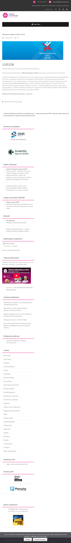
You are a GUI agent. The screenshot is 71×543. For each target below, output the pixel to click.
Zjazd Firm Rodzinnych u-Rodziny (16, 341)
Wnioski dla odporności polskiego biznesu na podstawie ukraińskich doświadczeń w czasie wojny (19, 206)
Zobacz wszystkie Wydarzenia (11, 250)
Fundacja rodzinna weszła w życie (16, 186)
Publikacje (7, 436)
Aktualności (7, 102)
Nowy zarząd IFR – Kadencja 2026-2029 (18, 171)
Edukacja (6, 363)
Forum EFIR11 (10, 243)
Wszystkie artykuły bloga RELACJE (16, 223)
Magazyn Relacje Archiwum (12, 411)
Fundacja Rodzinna (9, 366)
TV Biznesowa (8, 444)
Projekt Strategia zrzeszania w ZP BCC (17, 173)
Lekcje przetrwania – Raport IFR (15, 175)
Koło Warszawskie (9, 389)
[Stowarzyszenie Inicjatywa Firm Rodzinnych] (10, 15)
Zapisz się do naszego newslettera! (17, 464)
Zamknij (28, 539)
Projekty (20, 102)
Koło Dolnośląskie (9, 377)
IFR (17, 38)
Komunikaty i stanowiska (11, 396)
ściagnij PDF (28, 94)
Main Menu (37, 24)
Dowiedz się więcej (40, 539)
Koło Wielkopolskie (9, 392)
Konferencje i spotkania (11, 400)
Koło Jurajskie (8, 381)
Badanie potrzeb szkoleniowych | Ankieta (18, 177)
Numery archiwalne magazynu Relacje (17, 231)
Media (5, 414)
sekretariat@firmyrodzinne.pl (60, 2)
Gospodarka (14, 102)
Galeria (6, 370)
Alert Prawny (7, 359)
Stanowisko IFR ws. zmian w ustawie (17, 190)
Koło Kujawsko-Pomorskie (11, 385)
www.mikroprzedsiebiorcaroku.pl (19, 83)
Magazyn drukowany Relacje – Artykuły (18, 229)
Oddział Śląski (8, 425)
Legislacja (7, 403)
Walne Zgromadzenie (10, 451)
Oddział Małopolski (9, 422)
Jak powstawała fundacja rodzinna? (17, 188)
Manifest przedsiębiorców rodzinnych (17, 179)
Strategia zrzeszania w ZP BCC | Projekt (15, 320)
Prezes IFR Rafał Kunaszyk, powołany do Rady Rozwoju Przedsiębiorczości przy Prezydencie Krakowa (17, 325)
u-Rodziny (6, 447)
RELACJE (6, 440)
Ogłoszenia (7, 429)
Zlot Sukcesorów (11, 343)
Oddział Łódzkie (8, 418)
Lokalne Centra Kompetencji (12, 407)
